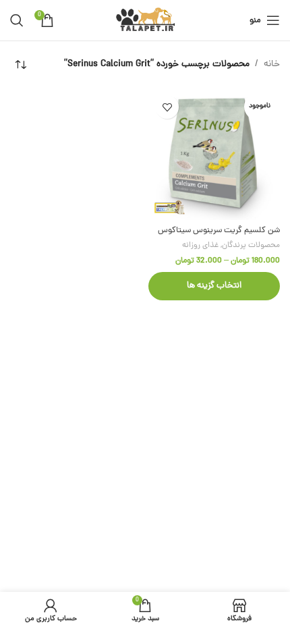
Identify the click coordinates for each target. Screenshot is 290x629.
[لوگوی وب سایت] (145, 21)
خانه (272, 64)
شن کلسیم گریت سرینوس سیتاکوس (219, 230)
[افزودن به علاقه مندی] (167, 107)
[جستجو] (16, 20)
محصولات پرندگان (251, 246)
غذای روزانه (200, 246)
